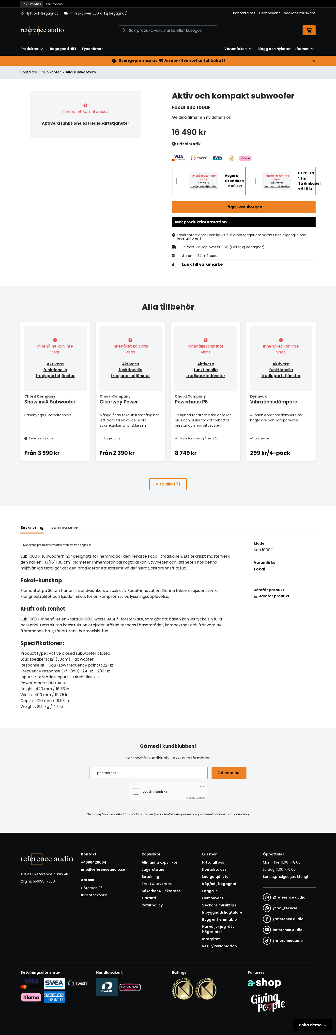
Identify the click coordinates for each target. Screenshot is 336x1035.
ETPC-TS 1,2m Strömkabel (309, 178)
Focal (259, 569)
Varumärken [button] (235, 48)
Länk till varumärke (202, 265)
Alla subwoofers (81, 72)
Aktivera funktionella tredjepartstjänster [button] (85, 123)
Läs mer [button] (302, 48)
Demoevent (269, 13)
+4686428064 (93, 862)
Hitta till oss (213, 862)
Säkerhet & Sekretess (161, 890)
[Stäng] (314, 61)
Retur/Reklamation (219, 946)
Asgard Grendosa (234, 178)
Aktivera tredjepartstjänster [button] (203, 184)
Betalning (150, 876)
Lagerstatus (153, 869)
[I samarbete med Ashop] (264, 983)
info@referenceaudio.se (103, 869)
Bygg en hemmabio (219, 919)
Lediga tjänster (216, 876)
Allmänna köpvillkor (159, 862)
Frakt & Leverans (157, 883)
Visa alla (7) (168, 484)
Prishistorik (188, 144)
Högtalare (28, 72)
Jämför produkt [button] (274, 596)
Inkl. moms (31, 4)
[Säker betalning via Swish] (77, 983)
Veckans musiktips (300, 13)
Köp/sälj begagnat (219, 883)
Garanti (149, 898)
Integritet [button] (211, 938)
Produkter (29, 48)
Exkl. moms (54, 4)
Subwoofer (51, 72)
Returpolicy (152, 905)
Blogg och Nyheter (274, 48)
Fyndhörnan (93, 48)
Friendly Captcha (195, 797)
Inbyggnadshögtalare (222, 912)
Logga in (210, 890)
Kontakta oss (244, 13)
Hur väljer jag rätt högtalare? (218, 929)
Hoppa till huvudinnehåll (166, 6)
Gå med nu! (229, 773)
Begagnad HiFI (63, 48)
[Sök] (124, 30)
